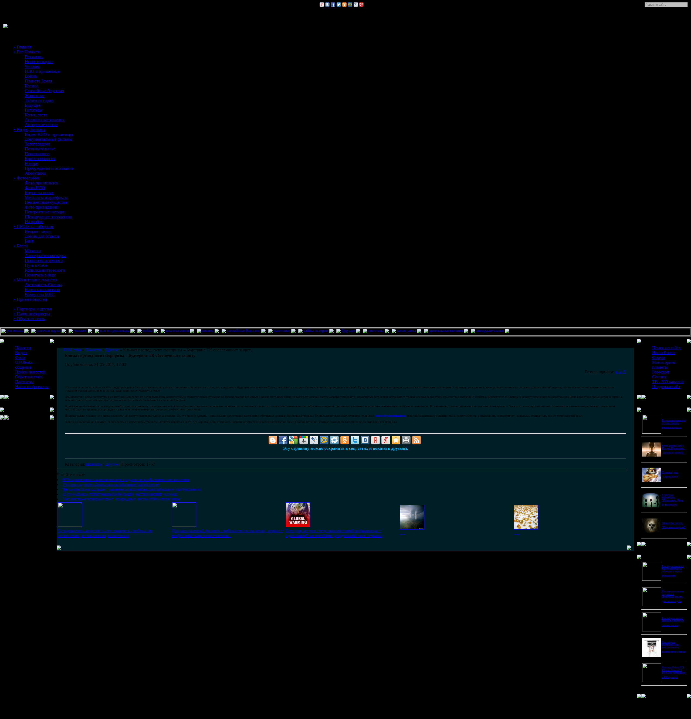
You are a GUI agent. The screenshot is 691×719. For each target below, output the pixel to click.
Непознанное (37, 153)
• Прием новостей (30, 299)
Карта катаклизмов (42, 289)
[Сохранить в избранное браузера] (396, 440)
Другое (111, 464)
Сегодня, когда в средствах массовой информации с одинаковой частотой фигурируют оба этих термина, (335, 533)
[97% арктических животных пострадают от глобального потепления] (69, 525)
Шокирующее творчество (48, 217)
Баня (29, 241)
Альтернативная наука (45, 255)
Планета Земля (38, 81)
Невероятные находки (45, 212)
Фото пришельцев (41, 183)
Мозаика (33, 250)
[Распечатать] (406, 440)
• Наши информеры (32, 314)
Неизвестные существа (46, 202)
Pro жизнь (34, 56)
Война (31, 76)
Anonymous (35, 173)
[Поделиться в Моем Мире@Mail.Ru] (350, 4)
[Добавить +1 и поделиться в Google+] (303, 440)
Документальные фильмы (48, 139)
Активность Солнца (43, 284)
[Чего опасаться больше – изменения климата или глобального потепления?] (298, 525)
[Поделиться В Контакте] (327, 4)
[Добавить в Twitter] (339, 4)
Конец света (36, 115)
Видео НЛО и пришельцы (49, 134)
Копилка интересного (45, 270)
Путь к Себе (36, 265)
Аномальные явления (45, 119)
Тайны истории (39, 100)
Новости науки (39, 61)
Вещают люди (38, 231)
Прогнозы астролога (44, 260)
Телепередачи (37, 144)
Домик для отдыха (42, 236)
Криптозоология (40, 158)
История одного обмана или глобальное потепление (111, 484)
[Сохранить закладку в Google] (293, 440)
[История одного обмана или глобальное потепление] (184, 525)
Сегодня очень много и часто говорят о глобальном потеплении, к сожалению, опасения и (105, 533)
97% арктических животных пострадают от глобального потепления (126, 479)
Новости (94, 464)
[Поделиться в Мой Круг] (334, 440)
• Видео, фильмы (29, 129)
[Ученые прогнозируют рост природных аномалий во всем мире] (526, 528)
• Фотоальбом (26, 178)
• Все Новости (27, 52)
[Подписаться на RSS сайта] (416, 440)
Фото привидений (42, 207)
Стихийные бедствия (44, 90)
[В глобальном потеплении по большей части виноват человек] (412, 528)
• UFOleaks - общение (34, 226)
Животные (35, 95)
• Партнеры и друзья (33, 309)
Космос (31, 86)
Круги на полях (39, 192)
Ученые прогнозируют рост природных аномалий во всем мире (122, 499)
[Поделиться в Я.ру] (322, 4)
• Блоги (21, 246)
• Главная (22, 47)
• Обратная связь (29, 318)
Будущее (32, 105)
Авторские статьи (41, 124)
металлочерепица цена (390, 415)
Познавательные (40, 149)
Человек (32, 66)
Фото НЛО (35, 187)
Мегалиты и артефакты (46, 197)
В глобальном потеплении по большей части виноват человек (120, 494)
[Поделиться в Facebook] (333, 4)
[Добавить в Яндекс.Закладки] (375, 440)
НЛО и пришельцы (42, 71)
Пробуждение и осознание (49, 168)
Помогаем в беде (40, 275)
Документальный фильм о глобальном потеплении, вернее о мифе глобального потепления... (227, 533)
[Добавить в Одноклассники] (344, 4)
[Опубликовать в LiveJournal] (356, 4)
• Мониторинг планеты (35, 280)
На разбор (34, 221)
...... (403, 533)
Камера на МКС (40, 294)
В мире (31, 163)
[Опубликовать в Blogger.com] (273, 440)
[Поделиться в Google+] (361, 4)
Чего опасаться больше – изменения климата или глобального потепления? (132, 489)
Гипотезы (33, 110)
